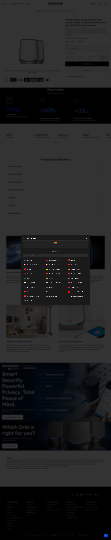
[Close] (86, 238)
